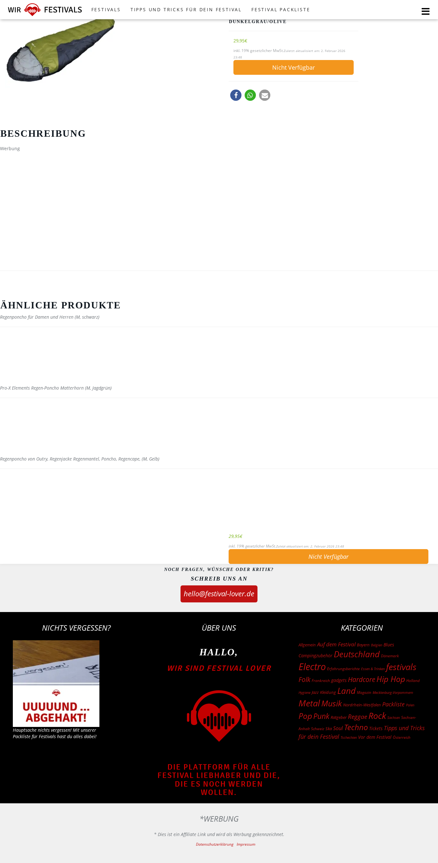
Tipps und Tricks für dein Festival (186, 9)
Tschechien (349, 737)
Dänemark (390, 655)
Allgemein (307, 645)
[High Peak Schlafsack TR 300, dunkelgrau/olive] (109, 49)
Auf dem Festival (336, 644)
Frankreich (321, 680)
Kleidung (328, 692)
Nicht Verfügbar (293, 67)
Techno (356, 727)
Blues (388, 645)
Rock (377, 715)
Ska (328, 728)
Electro (312, 666)
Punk (321, 716)
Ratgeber (339, 717)
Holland (413, 680)
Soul (338, 728)
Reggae (357, 716)
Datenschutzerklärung (214, 844)
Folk (304, 679)
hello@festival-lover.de (219, 593)
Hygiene (304, 692)
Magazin (364, 692)
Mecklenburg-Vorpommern (393, 692)
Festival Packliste (280, 9)
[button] (235, 95)
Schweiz (317, 728)
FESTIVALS (106, 9)
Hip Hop (390, 678)
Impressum (246, 844)
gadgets (339, 680)
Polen (410, 705)
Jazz (315, 692)
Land (346, 690)
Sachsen (393, 717)
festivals (401, 667)
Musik (331, 703)
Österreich (401, 737)
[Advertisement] (219, 197)
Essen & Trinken (373, 668)
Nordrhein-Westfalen (362, 705)
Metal (309, 703)
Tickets (376, 728)
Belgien (376, 645)
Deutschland (357, 654)
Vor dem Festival (375, 737)
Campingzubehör (316, 655)
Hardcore (361, 679)
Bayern (363, 645)
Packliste (393, 704)
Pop (305, 716)
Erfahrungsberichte (343, 668)
